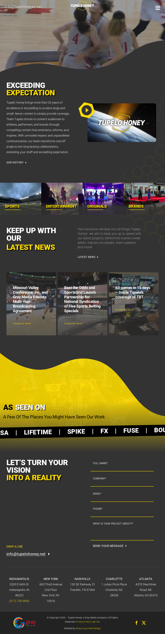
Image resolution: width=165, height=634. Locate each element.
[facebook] (137, 623)
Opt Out (96, 621)
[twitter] (144, 623)
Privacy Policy (83, 621)
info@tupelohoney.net (23, 7)
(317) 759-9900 (19, 601)
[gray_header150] (25, 618)
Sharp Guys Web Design (88, 628)
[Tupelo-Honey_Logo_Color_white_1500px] (82, 0)
